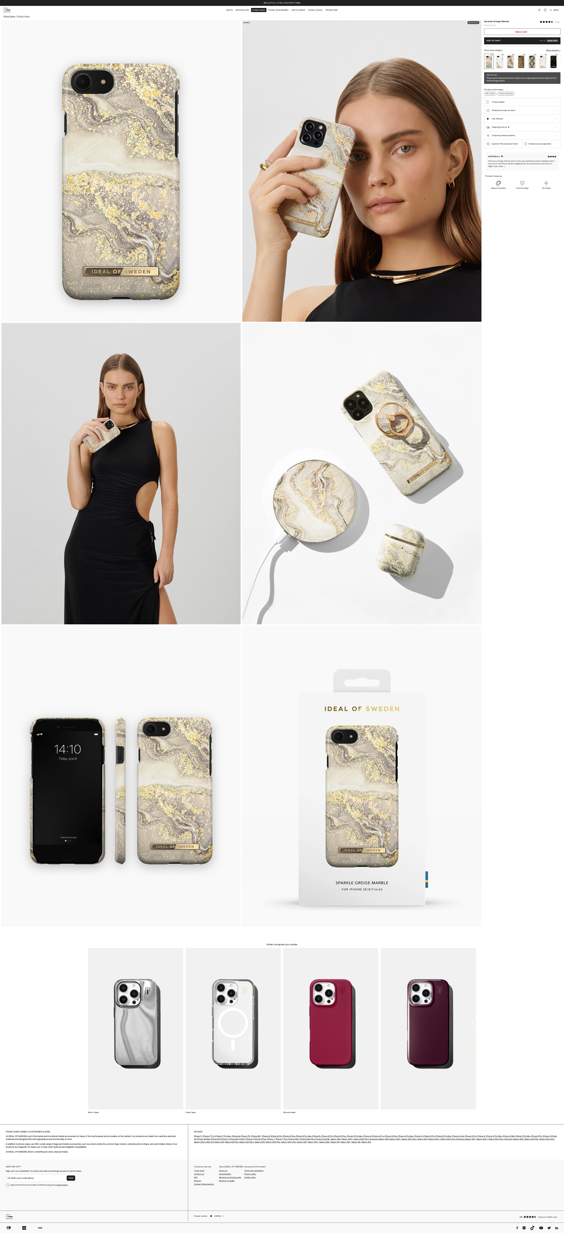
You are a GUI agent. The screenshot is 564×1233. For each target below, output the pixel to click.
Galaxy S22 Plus (531, 1139)
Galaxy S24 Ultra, (448, 1139)
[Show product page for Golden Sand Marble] (510, 61)
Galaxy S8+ (366, 1142)
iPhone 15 (316, 1136)
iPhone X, (225, 1139)
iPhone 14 (367, 1136)
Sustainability (225, 1174)
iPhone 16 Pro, (276, 1136)
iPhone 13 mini (458, 1136)
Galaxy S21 (219, 1142)
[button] (539, 1216)
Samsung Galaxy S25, (379, 1139)
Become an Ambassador (230, 1177)
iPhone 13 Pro (429, 1136)
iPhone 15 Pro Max (354, 1136)
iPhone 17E (245, 1136)
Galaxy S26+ (347, 1139)
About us (223, 1171)
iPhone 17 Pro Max (223, 1136)
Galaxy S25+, (395, 1139)
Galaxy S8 (355, 1142)
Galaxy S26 (335, 1139)
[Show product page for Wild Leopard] (521, 61)
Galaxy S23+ (481, 1139)
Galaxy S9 (335, 1142)
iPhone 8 (250, 1139)
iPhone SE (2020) (237, 1139)
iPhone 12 (481, 1136)
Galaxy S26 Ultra (361, 1139)
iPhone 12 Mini (509, 1136)
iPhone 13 (418, 1136)
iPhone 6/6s (293, 1139)
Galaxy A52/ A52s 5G (204, 1142)
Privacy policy (250, 1174)
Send (70, 1178)
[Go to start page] (7, 10)
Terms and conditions (253, 1171)
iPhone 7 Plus (281, 1139)
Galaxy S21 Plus (232, 1142)
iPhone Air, (236, 1136)
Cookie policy (250, 1177)
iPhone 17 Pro (208, 1136)
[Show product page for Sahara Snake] (532, 61)
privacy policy (62, 1185)
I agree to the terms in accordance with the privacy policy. (39, 1185)
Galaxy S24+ (433, 1139)
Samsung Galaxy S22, (514, 1139)
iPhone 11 (546, 1136)
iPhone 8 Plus (260, 1139)
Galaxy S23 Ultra (495, 1139)
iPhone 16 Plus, (289, 1136)
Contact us (199, 1174)
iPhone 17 (198, 1136)
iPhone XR (215, 1139)
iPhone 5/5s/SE (323, 1139)
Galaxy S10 (302, 1142)
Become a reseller (227, 1181)
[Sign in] (539, 10)
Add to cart (522, 41)
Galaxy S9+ (346, 1142)
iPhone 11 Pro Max (523, 1136)
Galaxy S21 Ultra (246, 1142)
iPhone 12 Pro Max (494, 1136)
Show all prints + (553, 50)
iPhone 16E (256, 1136)
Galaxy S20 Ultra (288, 1142)
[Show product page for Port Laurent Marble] (553, 61)
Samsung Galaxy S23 (465, 1139)
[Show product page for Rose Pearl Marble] (543, 61)
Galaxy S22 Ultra (546, 1139)
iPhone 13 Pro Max (443, 1136)
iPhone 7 (271, 1139)
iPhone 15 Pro (327, 1136)
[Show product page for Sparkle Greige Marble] (489, 61)
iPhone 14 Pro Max (405, 1136)
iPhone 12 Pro (471, 1136)
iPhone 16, (266, 1136)
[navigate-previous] (474, 1022)
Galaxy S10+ (313, 1142)
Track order (199, 1171)
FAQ (196, 1177)
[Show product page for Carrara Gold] (499, 61)
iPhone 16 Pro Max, (304, 1136)
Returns (197, 1181)
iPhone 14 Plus (390, 1136)
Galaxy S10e (324, 1142)
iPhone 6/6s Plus (307, 1139)
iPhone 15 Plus (340, 1136)
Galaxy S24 (422, 1139)
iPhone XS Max (203, 1139)
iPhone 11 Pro (536, 1136)
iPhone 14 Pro (378, 1136)
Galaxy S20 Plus (273, 1142)
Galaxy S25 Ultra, (409, 1139)
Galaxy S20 (260, 1142)
